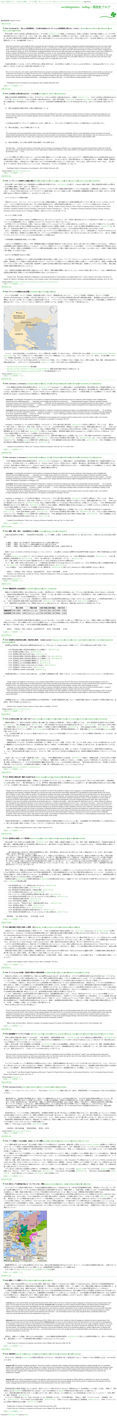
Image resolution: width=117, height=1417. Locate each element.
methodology (7, 642)
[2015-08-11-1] (40, 1173)
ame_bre (61, 972)
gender (84, 28)
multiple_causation (96, 640)
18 (70, 1)
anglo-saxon (73, 181)
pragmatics (47, 1034)
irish (70, 1354)
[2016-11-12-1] (48, 909)
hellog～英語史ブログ (8, 1)
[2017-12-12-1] (44, 442)
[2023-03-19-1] (16, 1077)
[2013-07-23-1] (105, 1196)
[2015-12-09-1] (34, 901)
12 (59, 1)
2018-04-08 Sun (6, 1029)
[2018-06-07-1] (85, 438)
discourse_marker (37, 1034)
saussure (25, 1087)
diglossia (47, 1354)
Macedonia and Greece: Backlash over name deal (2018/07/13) (25, 371)
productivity (82, 719)
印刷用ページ (17, 86)
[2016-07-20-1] (38, 905)
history (67, 181)
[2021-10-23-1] (16, 1131)
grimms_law (76, 1141)
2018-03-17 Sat (6, 1275)
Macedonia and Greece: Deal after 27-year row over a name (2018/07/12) (28, 369)
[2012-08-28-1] (109, 1037)
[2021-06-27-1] (16, 282)
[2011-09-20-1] (90, 724)
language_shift (20, 1354)
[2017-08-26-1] (73, 1336)
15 (65, 1)
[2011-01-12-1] (8, 724)
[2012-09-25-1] (35, 431)
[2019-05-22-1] (35, 767)
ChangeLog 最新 (21, 1)
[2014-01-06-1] (49, 1399)
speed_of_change (35, 838)
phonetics (49, 777)
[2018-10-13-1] (26, 171)
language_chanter (58, 640)
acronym (52, 719)
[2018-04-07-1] (47, 1044)
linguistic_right (62, 1184)
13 (61, 1)
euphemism (87, 1034)
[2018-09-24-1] (53, 282)
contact (46, 181)
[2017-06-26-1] (38, 729)
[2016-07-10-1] (56, 903)
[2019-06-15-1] (35, 282)
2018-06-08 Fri (6, 714)
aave (56, 972)
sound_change (40, 777)
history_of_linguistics (49, 588)
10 (55, 1)
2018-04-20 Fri (6, 967)
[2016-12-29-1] (93, 1399)
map (53, 291)
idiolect (54, 1087)
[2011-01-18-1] (36, 724)
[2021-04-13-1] (16, 767)
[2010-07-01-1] (34, 887)
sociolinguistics (103, 28)
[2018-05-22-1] (41, 842)
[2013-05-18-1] (30, 429)
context (46, 1280)
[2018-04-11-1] (40, 669)
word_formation (72, 719)
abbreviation (37, 719)
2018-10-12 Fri (6, 89)
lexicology (63, 719)
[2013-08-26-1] (56, 656)
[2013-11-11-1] (47, 362)
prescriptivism (46, 838)
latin (77, 927)
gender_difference (92, 28)
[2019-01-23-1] (16, 374)
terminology (74, 383)
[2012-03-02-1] (101, 556)
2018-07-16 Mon (6, 526)
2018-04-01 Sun (6, 1136)
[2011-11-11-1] (8, 438)
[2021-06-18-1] (16, 579)
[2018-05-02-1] (106, 226)
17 (68, 1)
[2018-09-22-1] (63, 184)
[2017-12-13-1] (38, 667)
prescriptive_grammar (53, 927)
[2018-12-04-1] (26, 1131)
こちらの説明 (35, 1269)
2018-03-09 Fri (6, 1349)
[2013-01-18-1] (18, 99)
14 (63, 1)
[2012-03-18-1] (11, 565)
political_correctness (64, 1141)
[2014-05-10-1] (42, 438)
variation (17, 30)
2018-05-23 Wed (6, 833)
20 (74, 1)
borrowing (53, 181)
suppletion (97, 383)
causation (68, 640)
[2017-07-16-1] (62, 912)
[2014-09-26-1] (44, 663)
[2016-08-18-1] (37, 907)
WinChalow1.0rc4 (13, 1414)
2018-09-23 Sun (6, 176)
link (13, 642)
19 (72, 1)
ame (66, 972)
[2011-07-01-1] (55, 894)
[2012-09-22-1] (80, 931)
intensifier (80, 1034)
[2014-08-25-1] (76, 758)
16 (66, 1)
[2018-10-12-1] (54, 34)
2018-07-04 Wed (6, 635)
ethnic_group (85, 972)
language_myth (40, 927)
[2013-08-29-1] (44, 387)
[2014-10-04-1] (50, 665)
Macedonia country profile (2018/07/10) (18, 366)
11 (57, 1)
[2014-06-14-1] (35, 898)
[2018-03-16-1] (54, 1090)
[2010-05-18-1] (51, 885)
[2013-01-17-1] (83, 97)
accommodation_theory (86, 383)
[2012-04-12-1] (48, 601)
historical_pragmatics (58, 1034)
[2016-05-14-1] (76, 558)
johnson (72, 927)
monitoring (81, 838)
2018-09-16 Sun (6, 287)
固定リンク (8, 86)
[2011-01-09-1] (48, 890)
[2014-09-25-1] (44, 660)
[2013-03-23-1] (27, 558)
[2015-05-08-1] (37, 1124)
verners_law (84, 1141)
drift (64, 777)
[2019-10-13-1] (26, 282)
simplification (66, 383)
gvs (67, 777)
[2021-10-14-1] (16, 709)
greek (49, 291)
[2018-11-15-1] (44, 282)
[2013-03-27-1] (62, 896)
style (50, 1280)
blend (57, 719)
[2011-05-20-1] (39, 892)
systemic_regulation (78, 640)
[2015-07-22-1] (47, 1171)
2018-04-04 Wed (6, 1082)
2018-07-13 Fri (6, 584)
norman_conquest (83, 181)
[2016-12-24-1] (13, 1399)
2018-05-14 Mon (6, 922)
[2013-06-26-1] (77, 424)
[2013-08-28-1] (56, 658)
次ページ (80, 1)
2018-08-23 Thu (6, 379)
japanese (70, 838)
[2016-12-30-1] (32, 1402)
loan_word (60, 181)
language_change (50, 531)
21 (76, 1)
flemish (41, 181)
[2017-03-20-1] (83, 601)
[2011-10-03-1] (103, 727)
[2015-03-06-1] (60, 565)
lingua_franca (46, 383)
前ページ (42, 1)
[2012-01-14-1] (72, 1037)
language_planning (51, 1184)
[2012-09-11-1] (41, 654)
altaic (79, 1184)
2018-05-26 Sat (6, 772)
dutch (36, 181)
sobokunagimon (101, 719)
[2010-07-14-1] (53, 649)
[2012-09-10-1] (35, 652)
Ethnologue (24, 1269)
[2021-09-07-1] (16, 171)
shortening (45, 719)
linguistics (39, 588)
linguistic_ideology (74, 972)
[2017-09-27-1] (36, 760)
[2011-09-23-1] (73, 727)
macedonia (43, 291)
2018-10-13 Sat (6, 23)
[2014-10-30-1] (57, 567)
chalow (26, 1414)
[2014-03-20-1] (91, 440)
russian (87, 1184)
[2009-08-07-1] (81, 1171)
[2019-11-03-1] (26, 709)
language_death (30, 1354)
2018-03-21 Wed (6, 1179)
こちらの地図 (45, 1269)
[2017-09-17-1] (23, 1395)
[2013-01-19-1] (71, 99)
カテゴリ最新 (32, 1)
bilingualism (40, 1354)
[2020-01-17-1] (26, 767)
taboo (38, 1039)
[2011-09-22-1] (22, 727)
